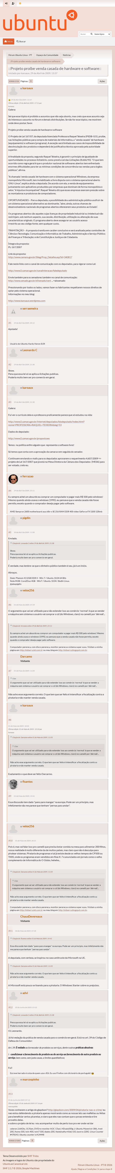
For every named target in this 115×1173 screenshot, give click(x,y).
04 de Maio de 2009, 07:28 (25, 931)
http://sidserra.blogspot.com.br (72, 650)
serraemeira (30, 308)
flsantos (27, 781)
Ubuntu (7, 1163)
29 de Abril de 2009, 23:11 (24, 491)
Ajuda (74, 1169)
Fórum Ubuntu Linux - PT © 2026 (95, 1164)
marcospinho (30, 1079)
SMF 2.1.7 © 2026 (12, 1168)
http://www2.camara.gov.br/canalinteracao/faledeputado (37, 270)
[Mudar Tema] (20, 3)
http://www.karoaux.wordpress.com (26, 300)
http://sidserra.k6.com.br (31, 650)
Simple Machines (31, 1168)
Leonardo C (29, 350)
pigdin (26, 518)
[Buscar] (91, 34)
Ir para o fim (14, 81)
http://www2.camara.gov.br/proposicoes (29, 438)
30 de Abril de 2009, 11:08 (24, 532)
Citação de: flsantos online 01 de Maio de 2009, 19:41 (32, 938)
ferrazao (27, 476)
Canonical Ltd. (20, 1163)
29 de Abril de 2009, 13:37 (21, 100)
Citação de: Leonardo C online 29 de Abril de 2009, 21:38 (33, 543)
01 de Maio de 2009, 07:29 (24, 605)
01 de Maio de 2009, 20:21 (25, 841)
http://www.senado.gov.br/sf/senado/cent (29, 280)
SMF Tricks (33, 1155)
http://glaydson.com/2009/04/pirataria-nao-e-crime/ (75, 1109)
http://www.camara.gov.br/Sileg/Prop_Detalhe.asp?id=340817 (40, 257)
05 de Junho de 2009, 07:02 (26, 1007)
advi (25, 993)
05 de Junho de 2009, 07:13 (19, 1100)
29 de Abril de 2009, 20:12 (24, 323)
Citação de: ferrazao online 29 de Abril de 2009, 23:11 (32, 626)
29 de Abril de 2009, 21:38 (24, 365)
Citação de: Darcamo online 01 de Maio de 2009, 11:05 (32, 737)
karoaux (27, 88)
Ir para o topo (14, 1141)
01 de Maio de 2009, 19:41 (24, 796)
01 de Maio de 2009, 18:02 (18, 726)
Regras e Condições (87, 1169)
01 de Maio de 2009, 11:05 (24, 671)
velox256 (28, 590)
